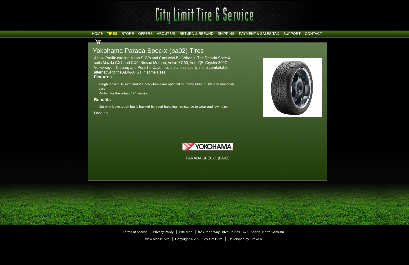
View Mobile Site (157, 239)
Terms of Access (135, 232)
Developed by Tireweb (245, 239)
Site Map (185, 232)
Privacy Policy (163, 232)
